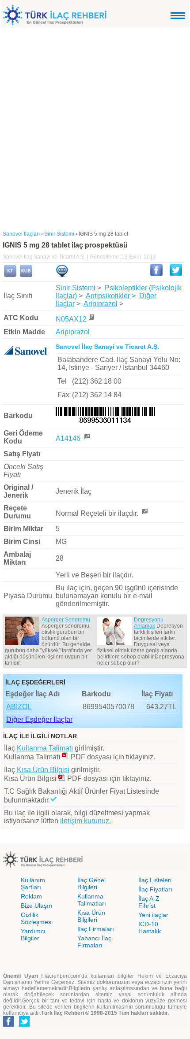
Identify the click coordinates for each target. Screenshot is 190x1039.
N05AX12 (71, 319)
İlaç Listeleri (154, 880)
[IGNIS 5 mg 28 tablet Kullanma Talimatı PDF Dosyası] (65, 757)
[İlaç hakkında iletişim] (62, 275)
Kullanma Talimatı (45, 748)
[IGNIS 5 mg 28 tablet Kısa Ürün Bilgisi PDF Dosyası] (61, 778)
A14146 (69, 438)
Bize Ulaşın (36, 905)
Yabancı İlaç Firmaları (94, 942)
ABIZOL (18, 706)
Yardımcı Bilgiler (33, 935)
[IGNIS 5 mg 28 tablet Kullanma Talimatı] (10, 275)
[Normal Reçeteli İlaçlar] (144, 513)
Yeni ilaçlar (153, 914)
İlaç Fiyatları (155, 889)
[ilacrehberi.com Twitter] (24, 1025)
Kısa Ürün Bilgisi (43, 769)
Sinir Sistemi (75, 288)
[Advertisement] (95, 127)
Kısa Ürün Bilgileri (91, 916)
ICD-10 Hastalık (149, 928)
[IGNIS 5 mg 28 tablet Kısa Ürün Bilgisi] (26, 275)
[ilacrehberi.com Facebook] (8, 1025)
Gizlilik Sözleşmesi (37, 918)
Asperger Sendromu (66, 620)
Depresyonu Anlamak (148, 623)
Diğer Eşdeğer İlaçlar (39, 719)
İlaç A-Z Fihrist (149, 902)
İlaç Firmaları (95, 928)
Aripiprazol (101, 303)
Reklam (31, 896)
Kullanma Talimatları (91, 900)
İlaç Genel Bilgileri (91, 883)
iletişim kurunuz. (85, 821)
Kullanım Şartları (33, 883)
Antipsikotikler (108, 295)
